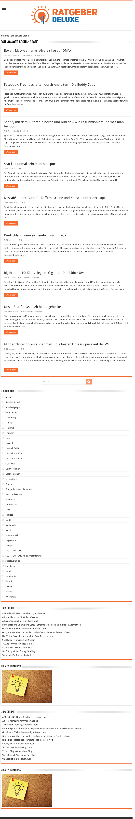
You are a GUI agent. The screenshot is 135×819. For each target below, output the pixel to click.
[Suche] (89, 381)
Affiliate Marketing (10, 617)
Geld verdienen (12, 469)
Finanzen (9, 433)
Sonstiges (10, 566)
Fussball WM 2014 (13, 458)
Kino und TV (11, 504)
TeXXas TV (7, 644)
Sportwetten (11, 576)
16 (27, 131)
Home (6, 36)
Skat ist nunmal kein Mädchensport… (32, 164)
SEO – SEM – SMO (13, 550)
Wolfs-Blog (7, 651)
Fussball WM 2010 (13, 453)
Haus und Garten (13, 494)
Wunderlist (7, 655)
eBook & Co (11, 412)
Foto (7, 438)
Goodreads (7, 628)
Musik (8, 530)
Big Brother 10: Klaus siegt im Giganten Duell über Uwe (44, 273)
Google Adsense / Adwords (18, 489)
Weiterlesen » (11, 72)
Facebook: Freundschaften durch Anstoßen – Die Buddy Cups (49, 85)
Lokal (7, 509)
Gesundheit (11, 479)
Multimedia (10, 525)
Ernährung (10, 417)
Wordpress (10, 596)
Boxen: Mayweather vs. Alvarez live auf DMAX (37, 50)
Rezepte (9, 545)
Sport (8, 571)
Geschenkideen (12, 474)
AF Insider (7, 613)
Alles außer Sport (10, 621)
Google (8, 484)
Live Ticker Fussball (11, 636)
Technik (9, 581)
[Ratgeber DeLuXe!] (66, 15)
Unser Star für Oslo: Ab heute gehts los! (33, 307)
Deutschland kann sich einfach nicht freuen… (38, 235)
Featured (9, 428)
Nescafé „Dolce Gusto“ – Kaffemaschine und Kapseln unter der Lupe (55, 198)
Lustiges (9, 515)
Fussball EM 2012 (13, 448)
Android (9, 397)
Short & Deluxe (12, 561)
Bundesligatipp (12, 407)
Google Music (8, 632)
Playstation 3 (11, 540)
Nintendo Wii (11, 535)
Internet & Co (11, 499)
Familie (8, 422)
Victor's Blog (8, 647)
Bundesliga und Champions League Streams (23, 625)
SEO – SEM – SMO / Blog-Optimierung (23, 556)
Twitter (8, 586)
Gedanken (10, 463)
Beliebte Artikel (12, 402)
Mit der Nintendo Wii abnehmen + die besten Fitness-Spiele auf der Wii (56, 344)
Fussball (9, 443)
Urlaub (8, 591)
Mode (8, 520)
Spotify (5, 640)
